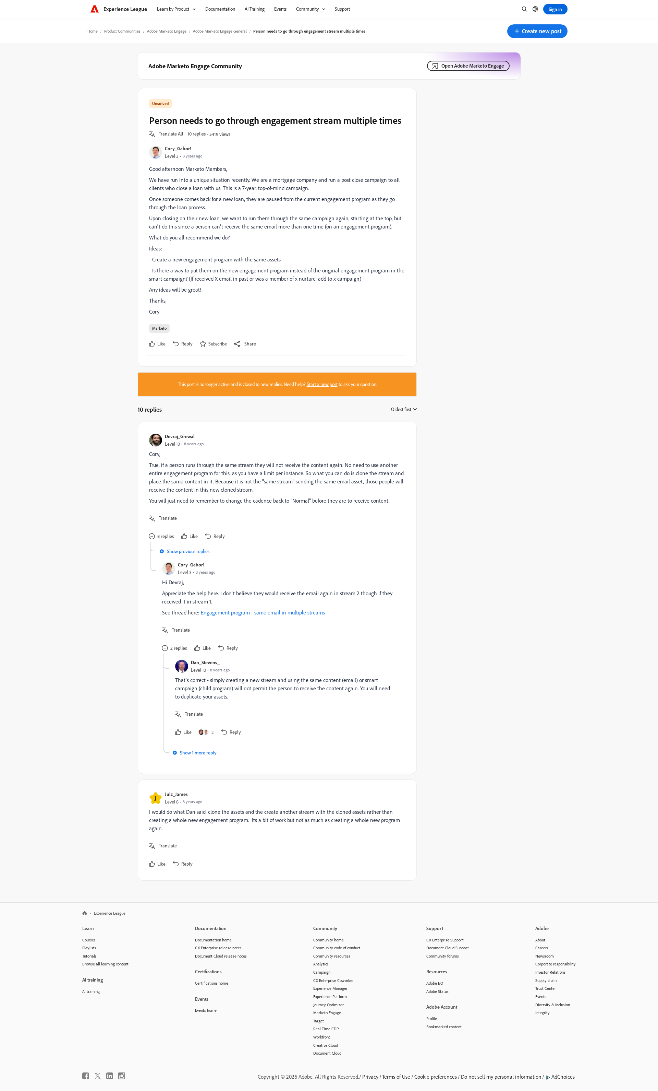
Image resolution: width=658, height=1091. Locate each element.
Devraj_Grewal (180, 436)
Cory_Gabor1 (178, 148)
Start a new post (322, 384)
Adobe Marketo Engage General (220, 31)
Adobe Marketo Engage (166, 31)
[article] (275, 487)
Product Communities (122, 31)
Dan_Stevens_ (205, 662)
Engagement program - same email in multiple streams (263, 612)
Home (92, 31)
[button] (537, 31)
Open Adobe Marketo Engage (472, 65)
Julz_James (176, 794)
